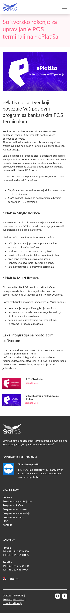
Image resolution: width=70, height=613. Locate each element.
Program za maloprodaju (16, 512)
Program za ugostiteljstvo (17, 501)
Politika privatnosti (13, 599)
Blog (5, 520)
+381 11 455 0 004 (18, 569)
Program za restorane (15, 509)
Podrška (7, 497)
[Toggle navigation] (64, 7)
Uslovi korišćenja (12, 603)
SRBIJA (14, 578)
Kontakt (7, 524)
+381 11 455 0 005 (18, 554)
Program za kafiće (13, 505)
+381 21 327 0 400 (18, 565)
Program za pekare (13, 516)
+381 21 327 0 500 (18, 551)
